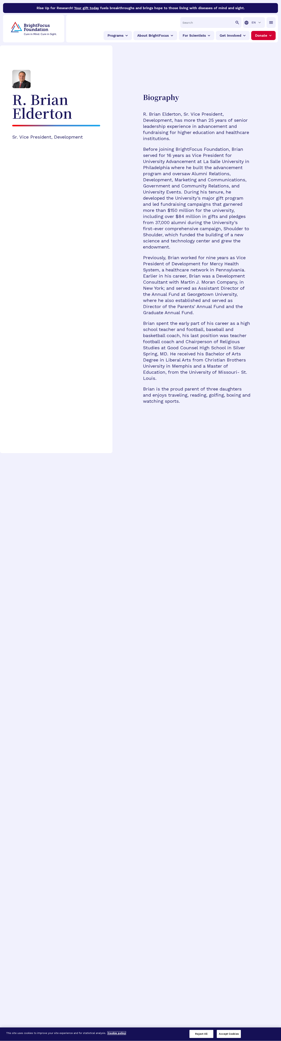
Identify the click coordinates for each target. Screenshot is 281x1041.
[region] (140, 1034)
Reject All (201, 1033)
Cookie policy (117, 1033)
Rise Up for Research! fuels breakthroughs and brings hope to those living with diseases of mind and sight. (141, 8)
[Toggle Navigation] (271, 22)
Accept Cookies (229, 1033)
